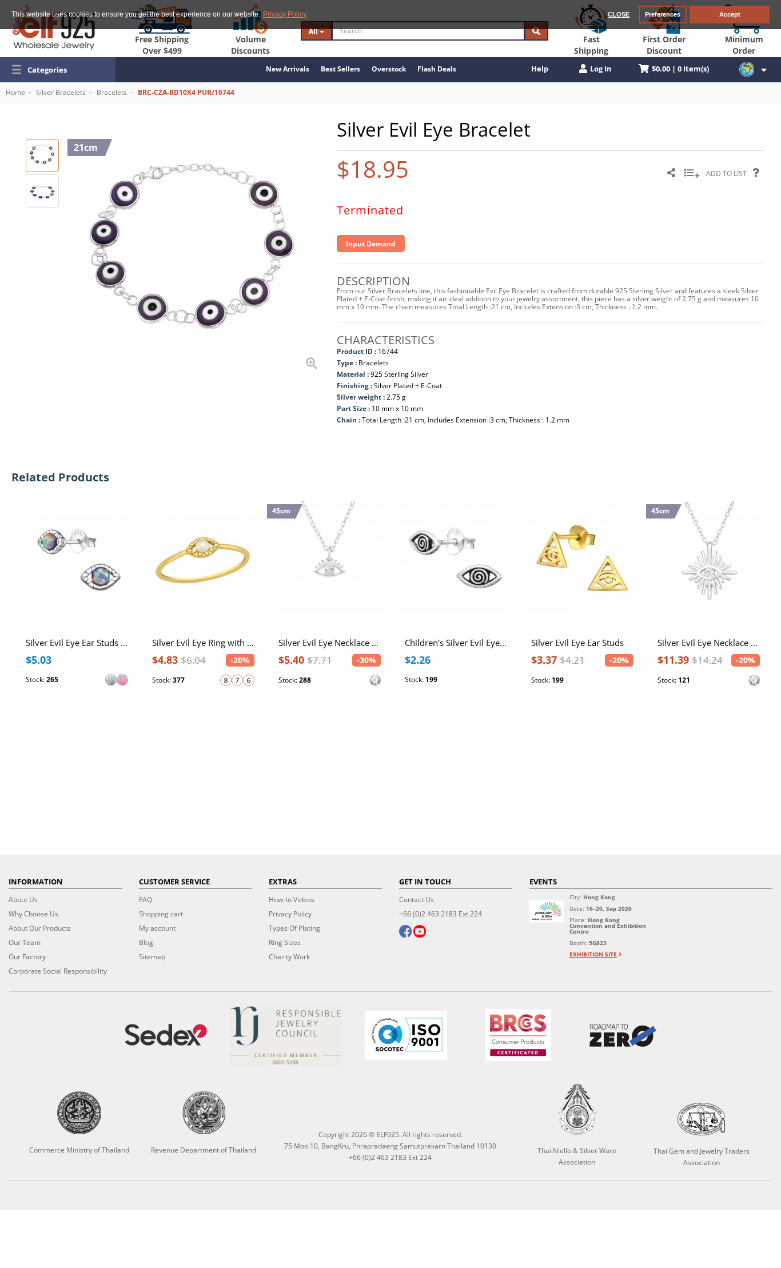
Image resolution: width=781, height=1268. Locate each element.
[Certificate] (286, 1035)
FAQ (145, 899)
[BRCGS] (518, 1035)
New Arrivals (287, 69)
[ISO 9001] (405, 1035)
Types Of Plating (294, 928)
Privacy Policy (290, 914)
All (314, 31)
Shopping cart (161, 914)
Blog (146, 942)
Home (15, 92)
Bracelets (112, 92)
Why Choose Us (33, 914)
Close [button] (618, 14)
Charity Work (289, 957)
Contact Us (416, 899)
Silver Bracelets (61, 92)
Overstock (389, 69)
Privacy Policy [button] (284, 14)
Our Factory (27, 957)
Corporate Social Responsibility (58, 971)
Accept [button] (729, 14)
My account (157, 928)
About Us (23, 899)
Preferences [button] (662, 14)
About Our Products (40, 928)
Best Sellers (340, 69)
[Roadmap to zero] (623, 1035)
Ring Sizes (285, 942)
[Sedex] (165, 1035)
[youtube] (419, 932)
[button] (57, 69)
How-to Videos (291, 899)
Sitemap (152, 957)
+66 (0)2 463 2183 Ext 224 (440, 914)
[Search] (536, 31)
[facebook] (405, 932)
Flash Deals (436, 69)
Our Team (25, 942)
